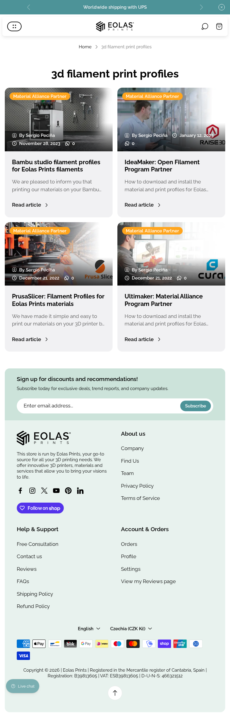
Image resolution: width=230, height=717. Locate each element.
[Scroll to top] (115, 693)
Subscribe (195, 405)
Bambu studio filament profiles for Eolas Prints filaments (56, 166)
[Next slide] (201, 7)
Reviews (27, 569)
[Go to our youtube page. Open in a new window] (56, 490)
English (85, 628)
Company (132, 448)
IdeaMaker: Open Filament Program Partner (162, 166)
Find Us (130, 461)
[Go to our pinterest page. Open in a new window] (68, 490)
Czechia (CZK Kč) (127, 628)
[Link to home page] (44, 438)
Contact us (29, 556)
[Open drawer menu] (14, 26)
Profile (128, 556)
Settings (130, 569)
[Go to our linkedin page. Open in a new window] (80, 490)
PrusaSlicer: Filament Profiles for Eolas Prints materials (58, 300)
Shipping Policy (35, 594)
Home (85, 46)
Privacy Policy (137, 486)
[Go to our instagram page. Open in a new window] (32, 490)
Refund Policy (33, 606)
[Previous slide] (28, 7)
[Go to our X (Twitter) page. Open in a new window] (44, 490)
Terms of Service (140, 498)
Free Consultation (37, 544)
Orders (129, 544)
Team (127, 473)
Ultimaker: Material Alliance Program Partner (164, 300)
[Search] (204, 26)
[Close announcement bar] (221, 7)
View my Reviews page (148, 581)
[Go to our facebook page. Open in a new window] (20, 490)
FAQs (23, 581)
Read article (26, 205)
